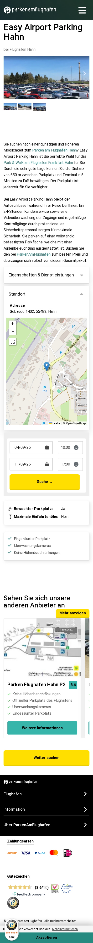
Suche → (45, 481)
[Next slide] (84, 73)
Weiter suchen (46, 757)
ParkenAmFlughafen (34, 254)
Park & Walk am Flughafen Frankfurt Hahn (38, 162)
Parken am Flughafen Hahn (54, 150)
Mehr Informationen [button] (65, 929)
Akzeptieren (46, 938)
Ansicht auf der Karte (32, 333)
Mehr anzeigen (72, 613)
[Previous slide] (8, 73)
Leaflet (56, 423)
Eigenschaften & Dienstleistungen (41, 274)
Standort (17, 294)
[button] (47, 366)
